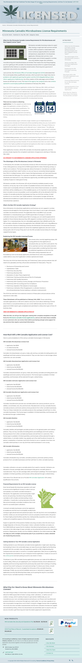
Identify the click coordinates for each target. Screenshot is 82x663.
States (37, 34)
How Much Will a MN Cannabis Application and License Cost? (70, 76)
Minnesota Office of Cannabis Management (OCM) (29, 73)
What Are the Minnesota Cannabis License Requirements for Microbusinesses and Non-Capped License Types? (72, 50)
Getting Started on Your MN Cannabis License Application (72, 88)
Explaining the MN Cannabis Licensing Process (70, 70)
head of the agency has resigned (34, 81)
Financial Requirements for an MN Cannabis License (72, 82)
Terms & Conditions (41, 660)
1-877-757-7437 (9, 652)
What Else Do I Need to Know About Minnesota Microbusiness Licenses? (70, 94)
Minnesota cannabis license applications (22, 317)
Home (4, 25)
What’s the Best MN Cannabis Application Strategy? (71, 64)
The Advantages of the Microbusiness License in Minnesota (72, 58)
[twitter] (69, 660)
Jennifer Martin (8, 34)
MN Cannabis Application (37, 477)
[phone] (72, 660)
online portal (9, 555)
